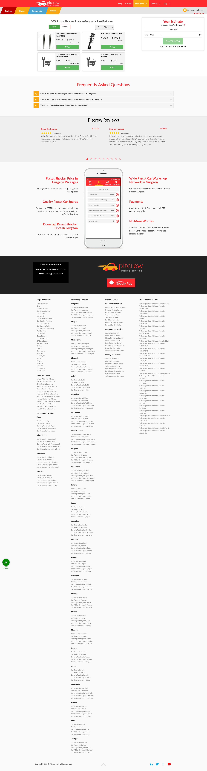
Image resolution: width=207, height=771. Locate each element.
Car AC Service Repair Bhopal (81, 333)
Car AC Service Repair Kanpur (81, 569)
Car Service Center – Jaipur (80, 517)
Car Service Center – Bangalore (82, 317)
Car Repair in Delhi (77, 382)
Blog (120, 3)
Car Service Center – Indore (80, 499)
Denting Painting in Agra (45, 426)
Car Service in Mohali (78, 615)
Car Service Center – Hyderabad (82, 481)
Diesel (64, 27)
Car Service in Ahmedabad (46, 439)
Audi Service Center (112, 333)
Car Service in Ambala (44, 475)
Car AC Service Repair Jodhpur (81, 550)
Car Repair (40, 316)
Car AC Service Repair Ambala (47, 483)
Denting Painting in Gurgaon (81, 457)
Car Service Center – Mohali (81, 626)
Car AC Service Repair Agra (46, 428)
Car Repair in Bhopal (78, 328)
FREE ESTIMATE (6, 567)
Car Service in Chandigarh (80, 344)
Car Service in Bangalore (79, 307)
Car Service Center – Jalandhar (81, 535)
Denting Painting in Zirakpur (81, 747)
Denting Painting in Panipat (81, 711)
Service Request (42, 304)
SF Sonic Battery (43, 341)
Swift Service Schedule (45, 384)
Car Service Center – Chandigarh (82, 354)
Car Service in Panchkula (79, 688)
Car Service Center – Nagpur (81, 662)
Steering (40, 363)
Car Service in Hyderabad (80, 470)
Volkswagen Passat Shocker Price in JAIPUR (154, 373)
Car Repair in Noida (78, 672)
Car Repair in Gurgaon (79, 455)
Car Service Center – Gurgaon (81, 462)
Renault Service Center (113, 325)
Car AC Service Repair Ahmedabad (49, 446)
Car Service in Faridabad (79, 398)
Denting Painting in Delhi (80, 385)
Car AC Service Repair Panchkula (82, 695)
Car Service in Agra (43, 421)
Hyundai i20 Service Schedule (47, 394)
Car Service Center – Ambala (47, 485)
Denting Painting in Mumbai (81, 639)
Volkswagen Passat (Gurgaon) (172, 25)
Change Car (199, 13)
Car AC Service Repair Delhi (80, 387)
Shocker (40, 353)
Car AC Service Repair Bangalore (82, 315)
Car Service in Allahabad (45, 457)
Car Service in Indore (78, 489)
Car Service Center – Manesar (81, 607)
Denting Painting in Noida (80, 675)
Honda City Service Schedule (47, 399)
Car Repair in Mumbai (78, 636)
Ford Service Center (112, 320)
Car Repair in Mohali (78, 618)
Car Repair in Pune (77, 727)
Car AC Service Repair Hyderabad (83, 478)
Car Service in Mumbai (79, 634)
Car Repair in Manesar (79, 600)
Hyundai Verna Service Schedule (48, 396)
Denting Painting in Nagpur (80, 657)
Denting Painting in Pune (80, 729)
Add (68, 47)
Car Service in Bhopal (78, 325)
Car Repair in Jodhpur (78, 546)
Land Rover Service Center (114, 345)
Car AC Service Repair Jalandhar (82, 532)
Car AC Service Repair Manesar (82, 605)
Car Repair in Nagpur (78, 654)
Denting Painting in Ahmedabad (48, 444)
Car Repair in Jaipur (78, 509)
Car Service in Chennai (79, 362)
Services (155, 3)
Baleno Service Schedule (45, 389)
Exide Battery (41, 336)
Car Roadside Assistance (45, 328)
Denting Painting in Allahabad (47, 462)
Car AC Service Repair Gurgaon (82, 460)
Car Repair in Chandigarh (80, 346)
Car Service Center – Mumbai (81, 644)
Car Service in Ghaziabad (80, 416)
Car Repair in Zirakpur (78, 745)
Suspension (41, 351)
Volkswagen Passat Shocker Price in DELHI (154, 341)
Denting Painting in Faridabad (81, 403)
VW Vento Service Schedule (46, 406)
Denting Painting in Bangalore (81, 312)
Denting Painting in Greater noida (83, 439)
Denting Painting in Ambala (46, 480)
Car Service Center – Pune (80, 734)
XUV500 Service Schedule (46, 409)
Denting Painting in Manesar (81, 602)
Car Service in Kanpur (78, 561)
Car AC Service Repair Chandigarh (83, 351)
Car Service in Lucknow (79, 579)
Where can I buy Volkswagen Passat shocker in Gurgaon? (64, 105)
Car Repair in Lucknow (79, 582)
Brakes (39, 346)
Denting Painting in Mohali (80, 621)
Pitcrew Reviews (103, 120)
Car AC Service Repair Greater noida (83, 442)
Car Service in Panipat (78, 706)
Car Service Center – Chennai (81, 372)
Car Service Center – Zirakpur (81, 752)
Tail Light (40, 358)
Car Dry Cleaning (43, 323)
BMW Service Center (112, 335)
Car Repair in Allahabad (45, 460)
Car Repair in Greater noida (80, 437)
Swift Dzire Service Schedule (47, 386)
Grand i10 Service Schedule (46, 391)
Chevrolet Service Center (114, 322)
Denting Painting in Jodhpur (81, 548)
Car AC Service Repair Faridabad (82, 405)
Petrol (54, 27)
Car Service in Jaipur (78, 507)
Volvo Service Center (112, 340)
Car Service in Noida (78, 670)
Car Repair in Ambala (44, 478)
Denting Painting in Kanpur (80, 566)
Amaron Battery (42, 338)
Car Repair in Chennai (78, 364)
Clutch (39, 348)
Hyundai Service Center (113, 310)
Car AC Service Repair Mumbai (81, 641)
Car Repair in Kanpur (78, 564)
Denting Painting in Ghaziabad (82, 421)
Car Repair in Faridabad (79, 401)
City (166, 3)
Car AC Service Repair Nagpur (81, 659)
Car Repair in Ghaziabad (79, 419)
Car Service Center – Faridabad (82, 408)
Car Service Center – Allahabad (48, 467)
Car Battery (41, 333)
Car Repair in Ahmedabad (46, 441)
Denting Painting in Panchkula (81, 693)
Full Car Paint (41, 331)
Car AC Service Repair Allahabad (48, 465)
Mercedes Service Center (114, 338)
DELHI (96, 129)
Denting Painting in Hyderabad (82, 475)
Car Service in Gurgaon (79, 452)
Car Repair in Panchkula (79, 691)
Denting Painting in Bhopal (80, 330)
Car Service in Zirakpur (79, 742)
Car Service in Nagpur (78, 652)
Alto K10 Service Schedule (46, 381)
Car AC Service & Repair (45, 318)
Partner (128, 3)
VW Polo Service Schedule (46, 404)
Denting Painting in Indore (80, 494)
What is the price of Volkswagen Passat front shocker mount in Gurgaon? (71, 99)
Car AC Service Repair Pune (80, 732)
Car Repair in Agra (43, 423)
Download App (42, 308)
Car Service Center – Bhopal (81, 335)
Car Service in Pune (78, 724)
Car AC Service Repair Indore (81, 496)
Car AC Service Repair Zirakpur (81, 750)
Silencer (40, 366)
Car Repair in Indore (78, 491)
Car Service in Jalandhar (79, 525)
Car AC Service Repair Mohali (81, 623)
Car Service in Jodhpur (79, 543)
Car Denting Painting (44, 321)
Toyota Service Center (113, 315)
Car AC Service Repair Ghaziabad (82, 424)
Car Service (41, 313)
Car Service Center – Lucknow (81, 589)
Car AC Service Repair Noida (81, 677)
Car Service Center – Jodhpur (81, 553)
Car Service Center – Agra (46, 431)
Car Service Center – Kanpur (81, 571)
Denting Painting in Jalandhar (81, 530)
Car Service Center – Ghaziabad (82, 426)
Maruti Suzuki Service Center (115, 307)
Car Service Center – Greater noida (83, 444)
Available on (124, 282)
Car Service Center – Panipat (81, 716)
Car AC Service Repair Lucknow (82, 587)
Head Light (41, 356)
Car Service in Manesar (79, 597)
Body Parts (41, 368)
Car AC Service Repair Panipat (81, 714)
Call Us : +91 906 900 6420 (173, 46)
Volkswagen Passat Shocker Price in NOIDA (154, 415)
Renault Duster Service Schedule (48, 401)
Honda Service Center (113, 312)
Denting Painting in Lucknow (81, 584)
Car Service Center (43, 311)
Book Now (139, 3)
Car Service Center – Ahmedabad (48, 449)
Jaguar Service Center (112, 348)
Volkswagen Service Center (114, 350)
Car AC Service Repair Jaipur (81, 514)
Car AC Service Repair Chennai (81, 369)
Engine (39, 361)
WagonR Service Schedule (46, 379)
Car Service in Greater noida (81, 434)
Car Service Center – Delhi (80, 390)
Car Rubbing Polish (43, 326)
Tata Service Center (112, 317)
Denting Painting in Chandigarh (82, 349)
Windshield (41, 371)
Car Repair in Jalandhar (79, 527)
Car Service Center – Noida (80, 680)
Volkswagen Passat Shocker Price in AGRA (154, 304)
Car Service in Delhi (78, 380)
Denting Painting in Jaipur (80, 512)
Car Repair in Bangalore (79, 310)
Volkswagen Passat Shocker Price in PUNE (154, 428)
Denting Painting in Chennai (81, 367)
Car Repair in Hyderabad (80, 473)
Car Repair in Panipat (78, 709)
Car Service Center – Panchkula (82, 698)
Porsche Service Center (113, 343)
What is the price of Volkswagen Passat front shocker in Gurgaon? (68, 94)
